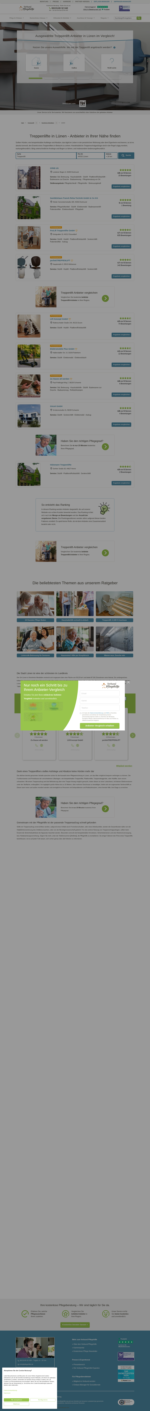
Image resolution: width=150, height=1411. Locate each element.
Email (83, 693)
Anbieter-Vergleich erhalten (99, 725)
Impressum (7, 1393)
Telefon (84, 708)
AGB (107, 713)
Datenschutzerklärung (96, 713)
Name (84, 701)
